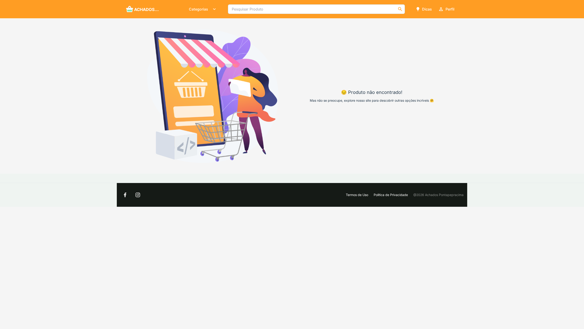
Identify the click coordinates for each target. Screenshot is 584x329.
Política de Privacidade (391, 195)
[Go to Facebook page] (125, 194)
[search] (400, 9)
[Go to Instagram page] (137, 194)
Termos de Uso (357, 195)
